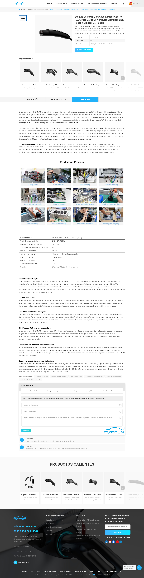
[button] (123, 78)
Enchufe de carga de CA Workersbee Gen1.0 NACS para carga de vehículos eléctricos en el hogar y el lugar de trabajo (66, 398)
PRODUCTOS (61, 4)
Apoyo (113, 4)
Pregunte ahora (85, 50)
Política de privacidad (113, 572)
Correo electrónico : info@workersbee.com (24, 549)
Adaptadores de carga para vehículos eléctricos (88, 537)
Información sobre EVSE (97, 4)
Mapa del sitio (80, 572)
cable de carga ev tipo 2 (54, 520)
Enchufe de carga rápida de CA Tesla (30, 379)
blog (91, 572)
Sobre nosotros (77, 4)
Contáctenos (65, 572)
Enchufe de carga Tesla (41, 376)
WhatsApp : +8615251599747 (26, 556)
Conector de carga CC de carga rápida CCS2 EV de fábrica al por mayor (51, 85)
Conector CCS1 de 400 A (54, 534)
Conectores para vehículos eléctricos (37, 9)
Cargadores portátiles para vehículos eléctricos (87, 525)
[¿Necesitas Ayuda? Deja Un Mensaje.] (139, 567)
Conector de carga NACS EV (58, 376)
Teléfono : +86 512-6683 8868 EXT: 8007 (26, 529)
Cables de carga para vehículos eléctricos (86, 531)
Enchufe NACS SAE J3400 (114, 376)
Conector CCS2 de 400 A (54, 531)
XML (98, 572)
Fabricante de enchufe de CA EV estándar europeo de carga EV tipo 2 (30, 85)
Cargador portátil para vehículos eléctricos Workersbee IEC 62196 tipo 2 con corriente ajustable (30, 495)
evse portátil (50, 523)
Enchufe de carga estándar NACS (94, 376)
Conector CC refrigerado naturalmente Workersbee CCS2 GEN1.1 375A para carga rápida (115, 85)
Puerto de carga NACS (76, 376)
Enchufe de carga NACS (54, 527)
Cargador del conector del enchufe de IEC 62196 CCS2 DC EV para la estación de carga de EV (72, 85)
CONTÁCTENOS (23, 562)
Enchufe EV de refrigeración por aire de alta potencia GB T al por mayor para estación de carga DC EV (93, 85)
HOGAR (49, 4)
